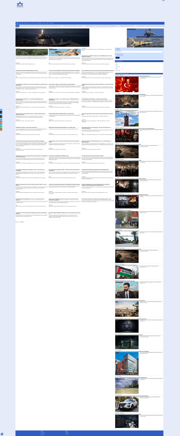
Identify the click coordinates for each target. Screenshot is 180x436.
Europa (28, 23)
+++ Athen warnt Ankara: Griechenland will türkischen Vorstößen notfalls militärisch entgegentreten (124, 25)
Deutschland (21, 23)
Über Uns (51, 23)
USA (33, 23)
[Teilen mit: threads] (1, 116)
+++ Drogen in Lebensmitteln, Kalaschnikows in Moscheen (43, 25)
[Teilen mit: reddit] (1, 123)
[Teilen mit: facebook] (1, 110)
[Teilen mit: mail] (1, 129)
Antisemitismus (39, 23)
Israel (25, 23)
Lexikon (44, 23)
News (47, 23)
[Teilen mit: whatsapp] (1, 127)
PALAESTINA (117, 66)
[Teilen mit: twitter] (1, 112)
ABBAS (116, 68)
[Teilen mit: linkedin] (1, 121)
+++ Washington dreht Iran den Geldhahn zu (97, 25)
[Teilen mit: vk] (1, 119)
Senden (117, 57)
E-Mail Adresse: (118, 50)
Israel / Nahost (43, 433)
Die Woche (42, 435)
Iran (30, 23)
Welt (35, 23)
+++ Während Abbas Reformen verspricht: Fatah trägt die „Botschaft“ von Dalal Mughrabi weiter (72, 25)
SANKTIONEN (117, 70)
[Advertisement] (90, 14)
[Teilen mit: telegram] (1, 125)
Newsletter (67, 432)
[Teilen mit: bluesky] (1, 114)
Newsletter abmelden (120, 55)
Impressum (67, 434)
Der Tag (42, 434)
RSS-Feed (67, 433)
